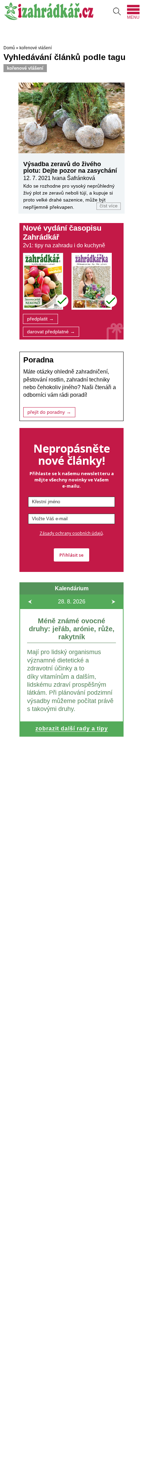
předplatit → (40, 319)
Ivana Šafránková (73, 178)
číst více (109, 205)
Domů (9, 47)
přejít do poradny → (49, 412)
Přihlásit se (71, 555)
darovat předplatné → (51, 331)
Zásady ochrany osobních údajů (71, 533)
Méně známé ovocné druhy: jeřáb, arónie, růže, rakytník (72, 629)
